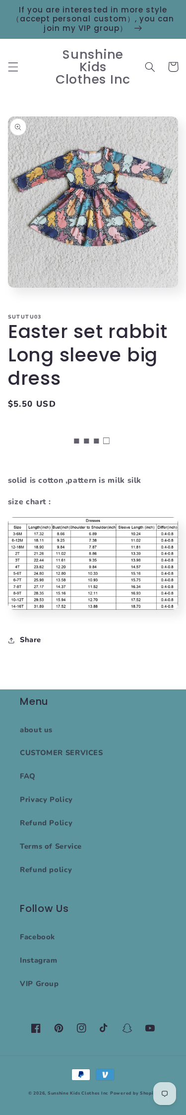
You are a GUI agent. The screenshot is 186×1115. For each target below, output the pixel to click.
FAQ (28, 776)
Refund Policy (46, 823)
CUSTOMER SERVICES (61, 753)
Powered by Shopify (134, 1093)
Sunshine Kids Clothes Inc (78, 1093)
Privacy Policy (46, 799)
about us (36, 730)
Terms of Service (51, 846)
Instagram (39, 960)
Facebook (37, 937)
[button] (12, 66)
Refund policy (46, 870)
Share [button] (30, 640)
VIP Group (39, 984)
